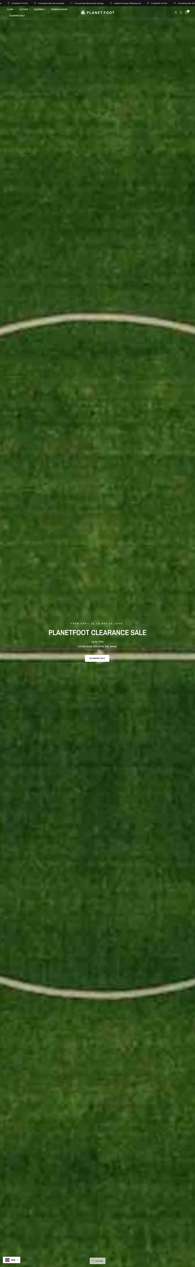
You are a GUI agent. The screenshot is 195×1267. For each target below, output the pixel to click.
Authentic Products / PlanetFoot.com (67, 3)
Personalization (59, 9)
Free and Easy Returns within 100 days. (28, 3)
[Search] (181, 12)
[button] (97, 658)
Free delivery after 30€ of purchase (130, 3)
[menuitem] (12, 9)
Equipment (39, 9)
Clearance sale (17, 15)
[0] (186, 12)
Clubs (10, 9)
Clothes (23, 9)
